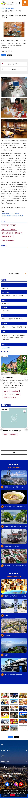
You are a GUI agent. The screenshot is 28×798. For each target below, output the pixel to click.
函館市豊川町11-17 (7, 51)
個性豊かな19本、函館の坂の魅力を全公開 (16, 526)
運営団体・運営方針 (8, 776)
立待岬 (6, 655)
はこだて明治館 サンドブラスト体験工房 (12, 215)
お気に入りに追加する (14, 64)
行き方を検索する (14, 69)
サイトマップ (18, 776)
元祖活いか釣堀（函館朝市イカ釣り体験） (15, 596)
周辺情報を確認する (14, 273)
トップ (2, 8)
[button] (1, 378)
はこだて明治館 (6, 348)
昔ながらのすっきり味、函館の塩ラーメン (15, 506)
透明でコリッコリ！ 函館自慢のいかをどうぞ (16, 566)
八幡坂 (6, 615)
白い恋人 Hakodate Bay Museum (13, 674)
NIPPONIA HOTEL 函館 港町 (12, 431)
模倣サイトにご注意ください (14, 773)
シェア (4, 55)
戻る (14, 452)
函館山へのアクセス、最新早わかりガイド (15, 487)
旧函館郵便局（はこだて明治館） (10, 213)
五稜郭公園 (7, 635)
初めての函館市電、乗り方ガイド (13, 546)
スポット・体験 (10, 8)
